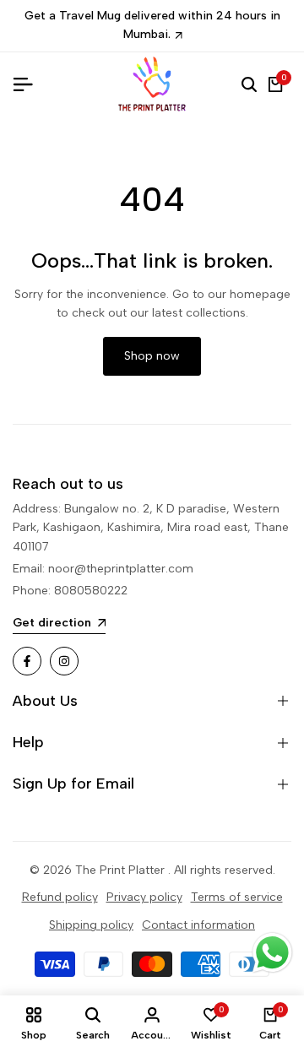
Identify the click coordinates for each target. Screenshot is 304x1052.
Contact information (198, 925)
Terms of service (237, 897)
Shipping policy (91, 925)
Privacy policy (144, 897)
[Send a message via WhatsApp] (272, 953)
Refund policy (60, 897)
